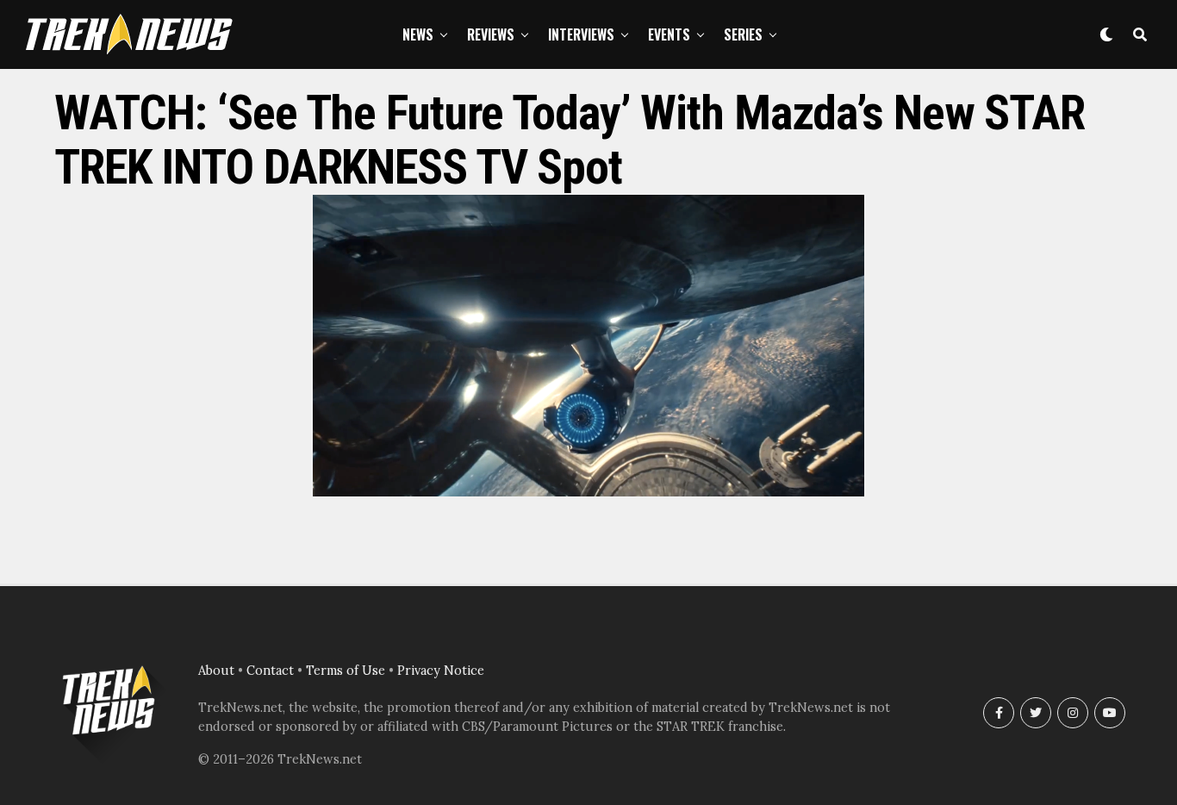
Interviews (581, 34)
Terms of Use (345, 670)
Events (669, 34)
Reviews (490, 34)
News (417, 34)
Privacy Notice (440, 670)
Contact (270, 670)
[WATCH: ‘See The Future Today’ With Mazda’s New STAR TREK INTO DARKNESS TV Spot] (588, 491)
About (216, 670)
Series (743, 34)
